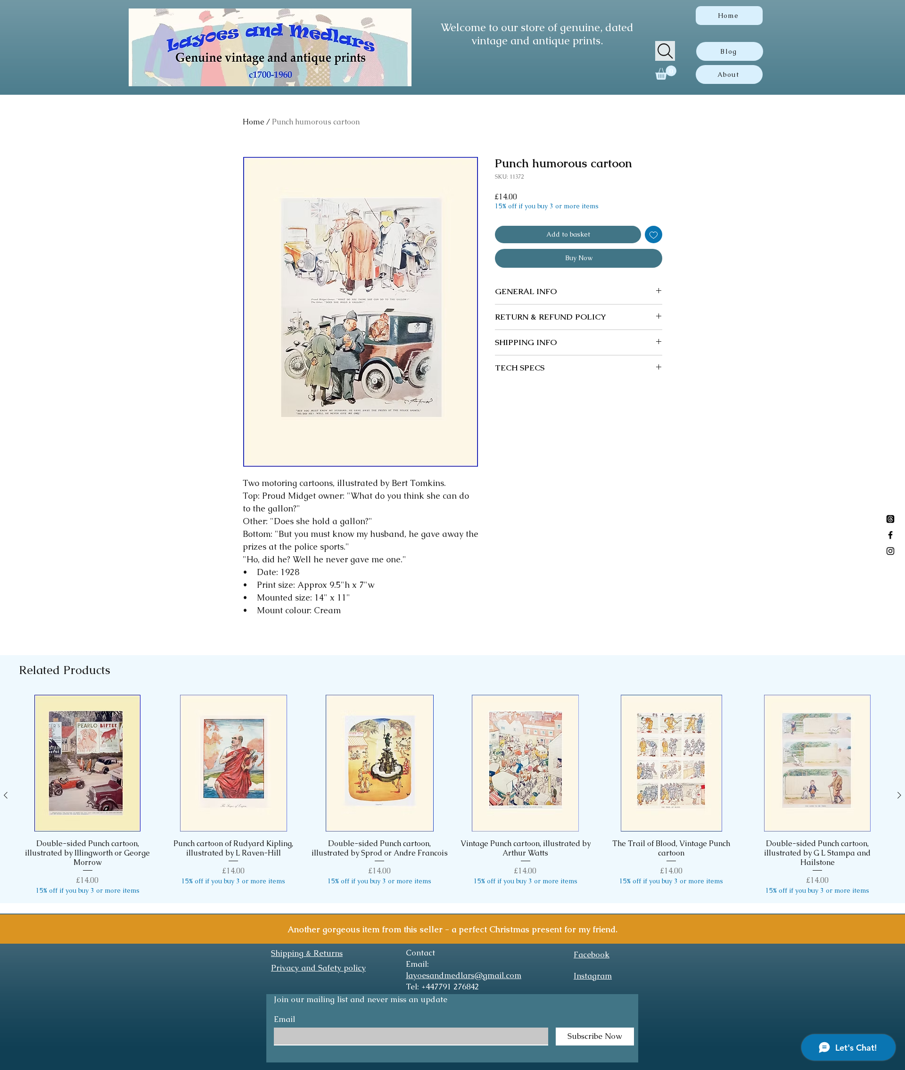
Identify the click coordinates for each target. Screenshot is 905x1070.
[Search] (665, 51)
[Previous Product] (5, 795)
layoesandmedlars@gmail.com (463, 975)
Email (284, 1019)
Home (253, 122)
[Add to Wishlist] (653, 234)
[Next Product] (899, 795)
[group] (452, 795)
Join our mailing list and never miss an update (360, 999)
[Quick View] (87, 763)
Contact (420, 952)
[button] (665, 73)
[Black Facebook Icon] (890, 535)
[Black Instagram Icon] (890, 551)
